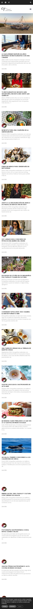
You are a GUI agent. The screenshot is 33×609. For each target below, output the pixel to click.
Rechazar (12, 606)
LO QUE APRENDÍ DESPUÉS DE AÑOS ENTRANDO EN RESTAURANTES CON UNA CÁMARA (16, 55)
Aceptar (4, 606)
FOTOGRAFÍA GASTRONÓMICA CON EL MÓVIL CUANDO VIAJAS (15, 531)
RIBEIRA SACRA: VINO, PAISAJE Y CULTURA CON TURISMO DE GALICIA (16, 494)
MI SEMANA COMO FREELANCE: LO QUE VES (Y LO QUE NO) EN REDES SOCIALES (16, 422)
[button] (30, 2)
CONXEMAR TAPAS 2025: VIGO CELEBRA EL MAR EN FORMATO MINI (16, 313)
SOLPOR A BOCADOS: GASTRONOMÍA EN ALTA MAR (16, 385)
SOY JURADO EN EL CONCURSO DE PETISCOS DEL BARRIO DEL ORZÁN (14, 240)
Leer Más (4, 68)
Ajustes (19, 606)
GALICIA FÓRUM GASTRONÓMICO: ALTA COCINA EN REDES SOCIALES (16, 567)
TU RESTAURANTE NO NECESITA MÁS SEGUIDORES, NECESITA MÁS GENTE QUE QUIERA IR (15, 93)
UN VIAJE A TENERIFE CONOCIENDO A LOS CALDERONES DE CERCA (16, 458)
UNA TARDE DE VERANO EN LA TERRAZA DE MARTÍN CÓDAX (16, 349)
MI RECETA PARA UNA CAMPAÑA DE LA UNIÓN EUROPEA (15, 131)
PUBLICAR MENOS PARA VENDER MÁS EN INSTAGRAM (15, 167)
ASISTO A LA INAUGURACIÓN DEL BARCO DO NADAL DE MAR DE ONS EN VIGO (16, 203)
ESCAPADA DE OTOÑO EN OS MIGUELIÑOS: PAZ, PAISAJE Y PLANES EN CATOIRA (16, 276)
